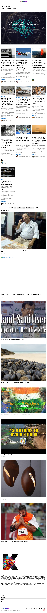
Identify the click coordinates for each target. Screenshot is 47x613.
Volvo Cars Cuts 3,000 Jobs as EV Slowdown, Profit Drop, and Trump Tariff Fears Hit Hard (8, 64)
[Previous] (4, 28)
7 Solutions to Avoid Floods (8, 455)
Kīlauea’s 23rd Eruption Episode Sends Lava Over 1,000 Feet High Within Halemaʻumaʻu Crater (39, 64)
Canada (22, 97)
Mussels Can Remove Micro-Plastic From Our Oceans (15, 382)
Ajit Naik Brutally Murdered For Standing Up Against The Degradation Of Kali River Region (22, 250)
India (2, 137)
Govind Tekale (5, 120)
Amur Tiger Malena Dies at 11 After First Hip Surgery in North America (38, 100)
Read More (23, 35)
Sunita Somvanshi (6, 81)
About (2, 590)
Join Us (2, 593)
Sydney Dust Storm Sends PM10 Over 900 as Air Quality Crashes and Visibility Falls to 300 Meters (39, 140)
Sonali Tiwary (21, 81)
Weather (8, 137)
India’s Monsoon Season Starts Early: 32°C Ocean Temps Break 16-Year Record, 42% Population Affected (8, 143)
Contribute (3, 595)
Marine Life (11, 178)
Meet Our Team (4, 601)
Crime (3, 8)
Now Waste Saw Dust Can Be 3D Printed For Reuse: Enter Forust (17, 498)
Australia (18, 58)
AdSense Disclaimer (5, 604)
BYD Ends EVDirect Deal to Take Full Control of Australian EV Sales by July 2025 (22, 139)
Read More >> (4, 587)
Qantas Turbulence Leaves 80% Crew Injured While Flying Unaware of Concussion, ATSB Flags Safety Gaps (22, 65)
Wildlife (39, 96)
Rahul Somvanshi (6, 160)
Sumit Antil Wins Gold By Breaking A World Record (14, 541)
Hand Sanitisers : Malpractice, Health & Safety (13, 339)
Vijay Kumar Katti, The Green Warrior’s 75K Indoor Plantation (17, 414)
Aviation (23, 58)
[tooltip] (25, 608)
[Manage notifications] (44, 610)
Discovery (3, 178)
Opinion (9, 8)
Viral (14, 8)
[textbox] (23, 579)
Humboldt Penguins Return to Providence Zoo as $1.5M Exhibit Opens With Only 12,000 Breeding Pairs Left (7, 102)
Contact (3, 597)
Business (3, 58)
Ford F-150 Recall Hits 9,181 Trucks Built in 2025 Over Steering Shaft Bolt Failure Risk (23, 102)
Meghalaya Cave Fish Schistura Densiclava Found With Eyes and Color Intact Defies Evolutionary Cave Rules (7, 185)
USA (36, 58)
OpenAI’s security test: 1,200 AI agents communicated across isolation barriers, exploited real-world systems (23, 24)
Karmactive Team (26, 27)
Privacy (3, 599)
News (19, 20)
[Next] (43, 28)
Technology (26, 20)
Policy (21, 20)
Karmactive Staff (37, 80)
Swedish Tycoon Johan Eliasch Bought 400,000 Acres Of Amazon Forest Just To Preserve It (22, 295)
